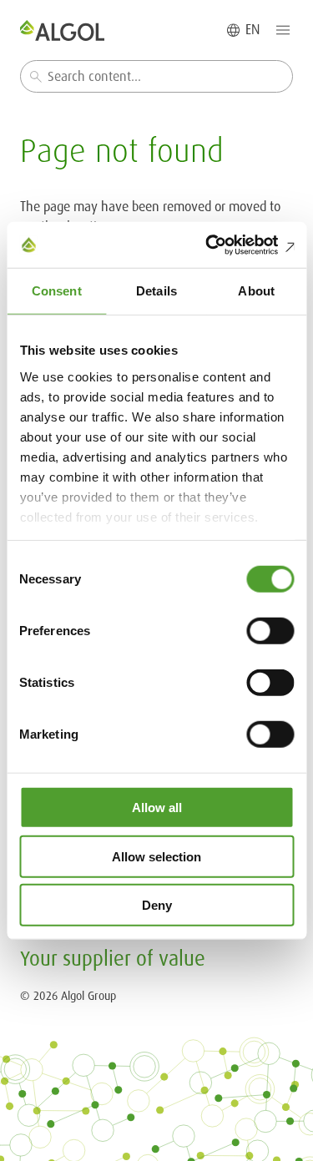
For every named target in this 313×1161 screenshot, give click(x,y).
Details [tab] (156, 291)
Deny (157, 905)
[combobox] (156, 76)
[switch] (270, 631)
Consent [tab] (57, 291)
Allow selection (156, 856)
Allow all (157, 807)
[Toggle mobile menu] (283, 30)
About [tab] (256, 291)
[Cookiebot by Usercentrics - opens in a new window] (223, 244)
